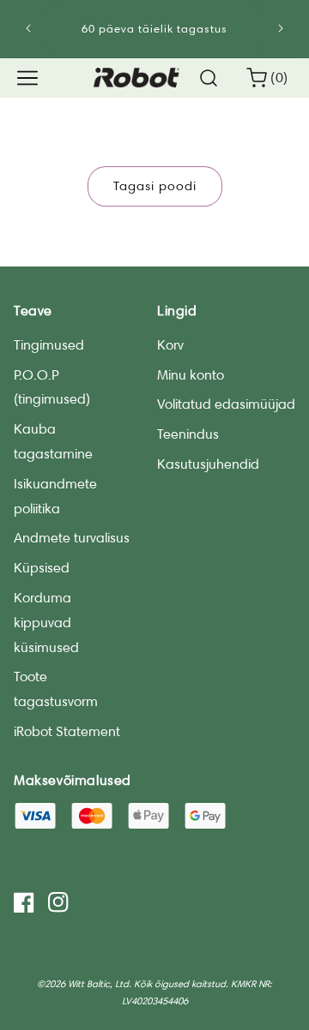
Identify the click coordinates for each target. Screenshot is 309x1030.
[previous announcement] (29, 28)
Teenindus (188, 434)
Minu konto (190, 375)
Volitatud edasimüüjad (226, 404)
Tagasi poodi (155, 186)
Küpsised (42, 568)
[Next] (280, 28)
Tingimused (49, 345)
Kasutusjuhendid (208, 464)
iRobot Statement (67, 731)
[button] (27, 78)
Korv (170, 345)
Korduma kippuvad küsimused (46, 623)
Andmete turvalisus (72, 538)
